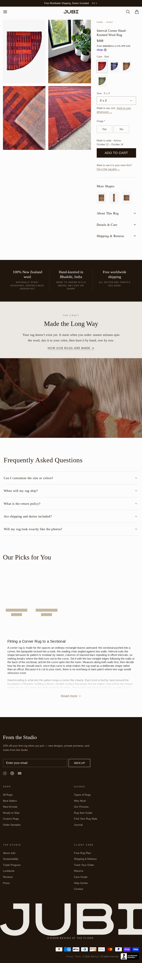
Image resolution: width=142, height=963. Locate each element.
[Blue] (114, 66)
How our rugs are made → (71, 348)
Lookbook (8, 870)
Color (103, 56)
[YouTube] (19, 773)
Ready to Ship (11, 812)
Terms (78, 956)
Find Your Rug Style (85, 818)
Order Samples (12, 824)
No (121, 129)
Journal (78, 824)
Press (6, 883)
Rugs (109, 22)
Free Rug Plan (82, 852)
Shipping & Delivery (85, 858)
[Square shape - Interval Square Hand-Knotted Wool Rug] (126, 198)
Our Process (81, 806)
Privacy (69, 956)
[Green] (102, 81)
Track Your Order (84, 864)
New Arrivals (10, 806)
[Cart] (135, 11)
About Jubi (9, 852)
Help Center (81, 883)
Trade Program (12, 864)
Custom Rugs (11, 818)
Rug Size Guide (83, 812)
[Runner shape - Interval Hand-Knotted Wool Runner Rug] (114, 198)
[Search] (126, 12)
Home (100, 22)
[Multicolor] (126, 66)
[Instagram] (5, 773)
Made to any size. (114, 110)
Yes (104, 129)
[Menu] (6, 11)
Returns (78, 870)
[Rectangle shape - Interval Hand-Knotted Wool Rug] (101, 198)
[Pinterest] (12, 773)
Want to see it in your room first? (114, 167)
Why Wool (80, 800)
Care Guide (80, 876)
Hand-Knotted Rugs (104, 687)
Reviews (8, 876)
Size (103, 93)
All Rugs (8, 794)
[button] (116, 153)
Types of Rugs (82, 794)
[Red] (102, 66)
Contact (78, 888)
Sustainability (10, 858)
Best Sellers (10, 800)
